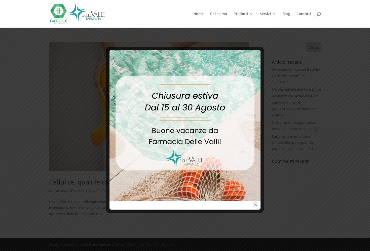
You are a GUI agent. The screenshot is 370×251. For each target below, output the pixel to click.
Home (198, 14)
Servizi (265, 14)
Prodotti (241, 14)
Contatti (304, 14)
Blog (286, 14)
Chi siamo (218, 14)
